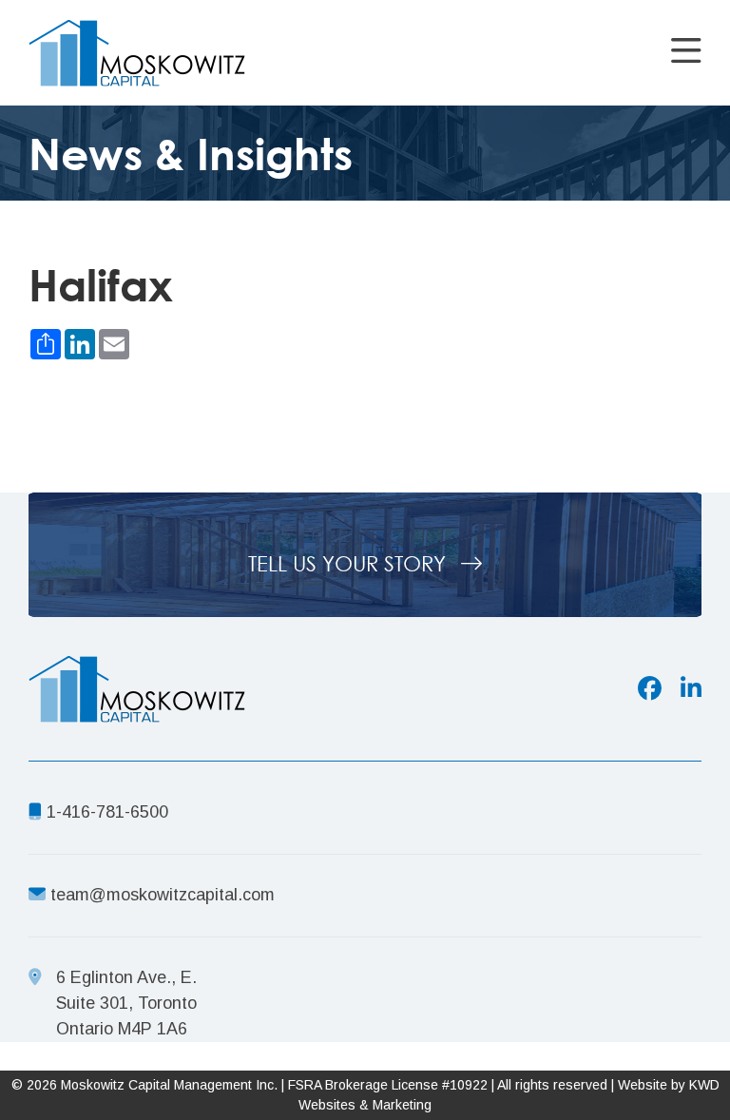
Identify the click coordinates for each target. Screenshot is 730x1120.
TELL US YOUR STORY (349, 563)
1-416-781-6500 (105, 811)
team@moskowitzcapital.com (162, 894)
